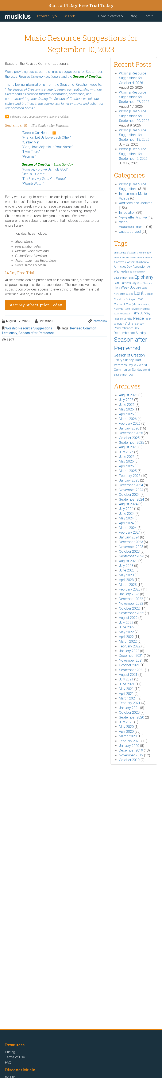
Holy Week (121, 287)
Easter (133, 271)
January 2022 (129, 651)
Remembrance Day (126, 328)
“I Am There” (31, 152)
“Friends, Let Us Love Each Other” (46, 137)
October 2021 (129, 665)
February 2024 (129, 532)
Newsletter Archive (133, 217)
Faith (117, 283)
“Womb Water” (33, 184)
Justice (129, 294)
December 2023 (131, 542)
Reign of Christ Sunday (130, 323)
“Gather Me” (30, 142)
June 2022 (127, 627)
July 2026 (126, 400)
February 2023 (129, 589)
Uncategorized (130, 232)
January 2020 (129, 746)
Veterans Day (123, 365)
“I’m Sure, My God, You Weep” (44, 179)
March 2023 (128, 585)
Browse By (46, 16)
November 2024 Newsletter (128, 309)
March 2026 (128, 419)
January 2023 (129, 594)
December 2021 (131, 656)
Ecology (141, 271)
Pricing (10, 1052)
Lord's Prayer (128, 299)
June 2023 (127, 570)
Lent (139, 293)
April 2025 (126, 466)
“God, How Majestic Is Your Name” (47, 147)
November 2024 (131, 490)
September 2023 (131, 556)
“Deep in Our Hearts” (36, 133)
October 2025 (129, 438)
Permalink (100, 321)
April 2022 (126, 637)
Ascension (139, 266)
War (136, 365)
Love (139, 299)
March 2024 (128, 528)
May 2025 (126, 461)
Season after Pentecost (36, 333)
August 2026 (128, 395)
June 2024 (127, 514)
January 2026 (129, 428)
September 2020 (131, 717)
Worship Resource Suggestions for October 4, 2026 (132, 78)
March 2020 (128, 736)
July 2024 (126, 509)
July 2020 (126, 722)
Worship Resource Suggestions (28, 328)
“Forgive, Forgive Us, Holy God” (45, 169)
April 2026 (126, 414)
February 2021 (129, 703)
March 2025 (128, 471)
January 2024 (129, 537)
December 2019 (131, 750)
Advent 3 (132, 262)
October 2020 (129, 712)
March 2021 (128, 698)
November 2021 (131, 660)
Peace (138, 318)
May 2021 (126, 689)
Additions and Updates (135, 203)
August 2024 (128, 504)
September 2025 (131, 443)
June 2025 (127, 457)
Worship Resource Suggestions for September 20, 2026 (134, 116)
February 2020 (129, 741)
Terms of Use (15, 1057)
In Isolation (127, 213)
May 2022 (126, 632)
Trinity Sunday (124, 360)
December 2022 (131, 599)
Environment (121, 277)
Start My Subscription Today (35, 304)
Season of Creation (74, 85)
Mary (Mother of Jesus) (138, 304)
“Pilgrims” (29, 156)
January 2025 (129, 480)
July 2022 (126, 623)
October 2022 (129, 608)
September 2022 (131, 613)
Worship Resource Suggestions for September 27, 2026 (134, 97)
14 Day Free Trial (19, 272)
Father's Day (128, 283)
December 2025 (131, 433)
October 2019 (129, 760)
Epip (131, 278)
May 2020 (126, 727)
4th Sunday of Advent (133, 257)
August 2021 (128, 675)
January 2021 (129, 708)
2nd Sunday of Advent (125, 252)
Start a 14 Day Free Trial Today (81, 5)
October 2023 (129, 551)
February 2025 (129, 476)
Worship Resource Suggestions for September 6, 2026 (133, 154)
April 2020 (126, 732)
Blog (133, 16)
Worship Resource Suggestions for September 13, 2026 (134, 135)
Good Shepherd (145, 283)
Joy (132, 287)
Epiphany (143, 277)
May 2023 (126, 575)
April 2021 (126, 694)
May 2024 (126, 518)
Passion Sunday (123, 318)
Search (69, 16)
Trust (137, 360)
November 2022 (131, 604)
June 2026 (127, 405)
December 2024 (131, 485)
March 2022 (128, 641)
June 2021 (127, 684)
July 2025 (126, 452)
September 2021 (131, 670)
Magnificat (119, 304)
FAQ (8, 1062)
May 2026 (126, 409)
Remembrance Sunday (130, 333)
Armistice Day (123, 266)
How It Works (109, 16)
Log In (148, 16)
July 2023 (126, 566)
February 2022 (129, 646)
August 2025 (128, 447)
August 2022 (128, 618)
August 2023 (128, 561)
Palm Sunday (140, 313)
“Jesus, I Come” (33, 174)
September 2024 (131, 499)
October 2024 (129, 495)
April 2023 (126, 580)
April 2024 (126, 523)
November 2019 (131, 755)
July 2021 (126, 679)
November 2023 (131, 547)
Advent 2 (121, 262)
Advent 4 (143, 262)
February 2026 (129, 423)
